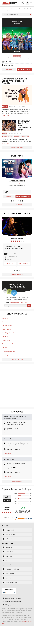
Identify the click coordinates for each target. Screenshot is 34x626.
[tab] (13, 47)
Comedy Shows (7, 325)
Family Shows (6, 329)
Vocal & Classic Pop (8, 351)
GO (29, 306)
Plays (3, 322)
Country (4, 347)
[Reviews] (17, 56)
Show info (10, 263)
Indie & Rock (6, 340)
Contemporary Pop (8, 344)
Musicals (5, 318)
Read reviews (23, 263)
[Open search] (27, 3)
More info (9, 196)
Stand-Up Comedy (8, 333)
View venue (7, 433)
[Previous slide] (4, 36)
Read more (9, 70)
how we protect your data (19, 302)
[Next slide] (29, 36)
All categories (6, 355)
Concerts (5, 336)
